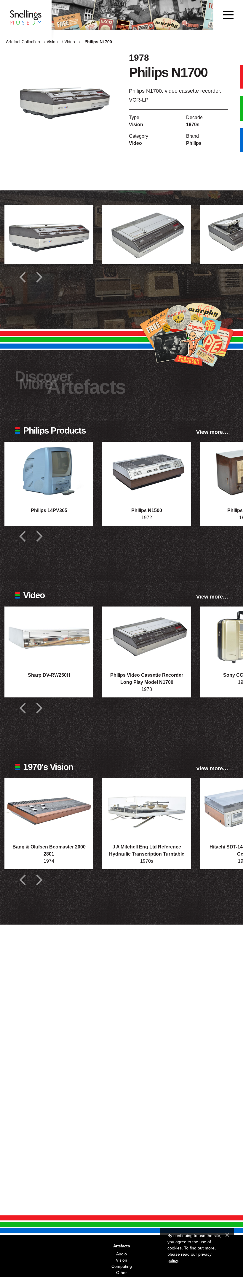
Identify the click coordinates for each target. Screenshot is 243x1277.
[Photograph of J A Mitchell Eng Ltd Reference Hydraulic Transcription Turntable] (146, 808)
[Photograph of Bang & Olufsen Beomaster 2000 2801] (48, 808)
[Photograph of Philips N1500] (146, 471)
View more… (212, 432)
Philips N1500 (146, 510)
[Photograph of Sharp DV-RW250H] (48, 636)
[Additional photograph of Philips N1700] (48, 234)
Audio (121, 1254)
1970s (192, 124)
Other (121, 1272)
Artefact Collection (23, 41)
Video (69, 41)
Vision (52, 41)
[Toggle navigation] (228, 15)
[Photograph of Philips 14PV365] (48, 471)
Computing (121, 1266)
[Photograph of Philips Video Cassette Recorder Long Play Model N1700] (146, 636)
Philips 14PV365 (49, 510)
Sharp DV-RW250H (49, 675)
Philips (194, 143)
